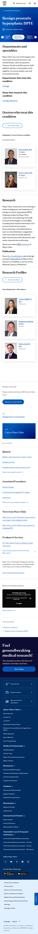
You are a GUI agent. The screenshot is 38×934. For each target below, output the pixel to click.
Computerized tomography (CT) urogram (16, 492)
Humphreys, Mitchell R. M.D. (26, 323)
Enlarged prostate (8, 462)
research (23, 244)
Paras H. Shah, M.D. (25, 150)
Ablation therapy (8, 487)
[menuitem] (18, 37)
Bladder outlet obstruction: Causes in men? (17, 457)
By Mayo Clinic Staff (9, 386)
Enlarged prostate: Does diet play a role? (16, 467)
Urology (5, 86)
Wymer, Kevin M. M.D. (24, 345)
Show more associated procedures (14, 502)
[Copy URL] (30, 598)
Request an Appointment (14, 29)
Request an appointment (13, 402)
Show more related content (11, 472)
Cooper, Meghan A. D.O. (25, 300)
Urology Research (10, 100)
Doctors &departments (18, 37)
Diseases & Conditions (12, 11)
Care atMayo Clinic (31, 37)
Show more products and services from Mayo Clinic (15, 552)
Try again (19, 603)
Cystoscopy (6, 497)
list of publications (15, 256)
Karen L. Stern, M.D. (26, 173)
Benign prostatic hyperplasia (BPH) (16, 631)
